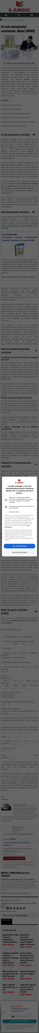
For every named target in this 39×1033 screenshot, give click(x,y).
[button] (20, 511)
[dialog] (19, 516)
